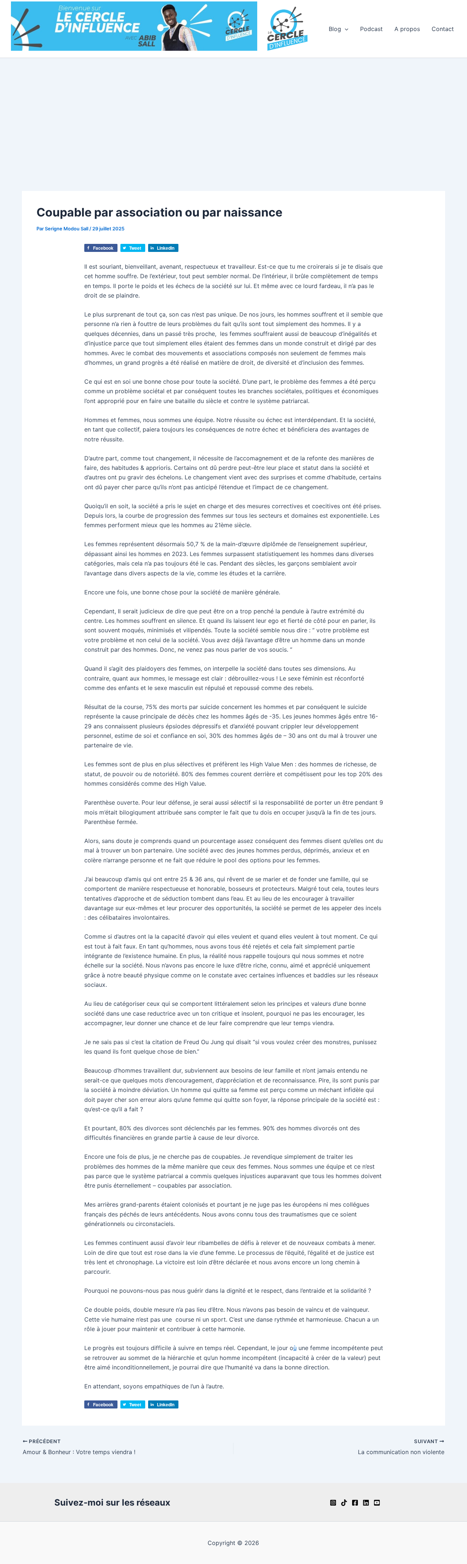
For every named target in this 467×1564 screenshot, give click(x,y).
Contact (443, 28)
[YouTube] (377, 1502)
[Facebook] (355, 1502)
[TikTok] (344, 1502)
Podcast (371, 28)
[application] (344, 28)
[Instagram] (333, 1502)
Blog (335, 28)
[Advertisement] (233, 113)
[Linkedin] (366, 1502)
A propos (407, 28)
